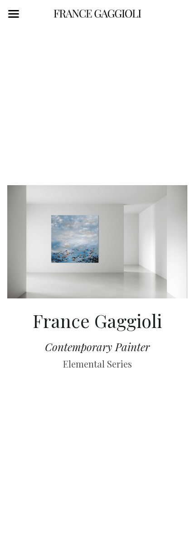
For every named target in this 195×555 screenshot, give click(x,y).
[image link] (97, 13)
